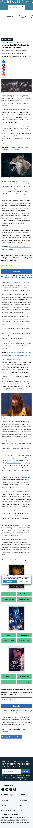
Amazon (8, 594)
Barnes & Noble (8, 599)
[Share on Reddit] (3, 74)
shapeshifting (26, 477)
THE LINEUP (4, 805)
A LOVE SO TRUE (5, 798)
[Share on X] (3, 65)
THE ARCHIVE (4, 800)
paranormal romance (14, 463)
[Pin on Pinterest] (3, 68)
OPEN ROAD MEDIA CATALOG (8, 810)
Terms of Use (23, 800)
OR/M (21, 805)
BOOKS (10, 39)
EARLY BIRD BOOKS (6, 803)
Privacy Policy (24, 803)
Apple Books (24, 594)
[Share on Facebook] (3, 61)
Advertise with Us (25, 798)
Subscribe (29, 1)
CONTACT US (23, 810)
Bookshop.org (24, 599)
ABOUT (21, 808)
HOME (4, 39)
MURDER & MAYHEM (6, 808)
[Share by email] (3, 71)
